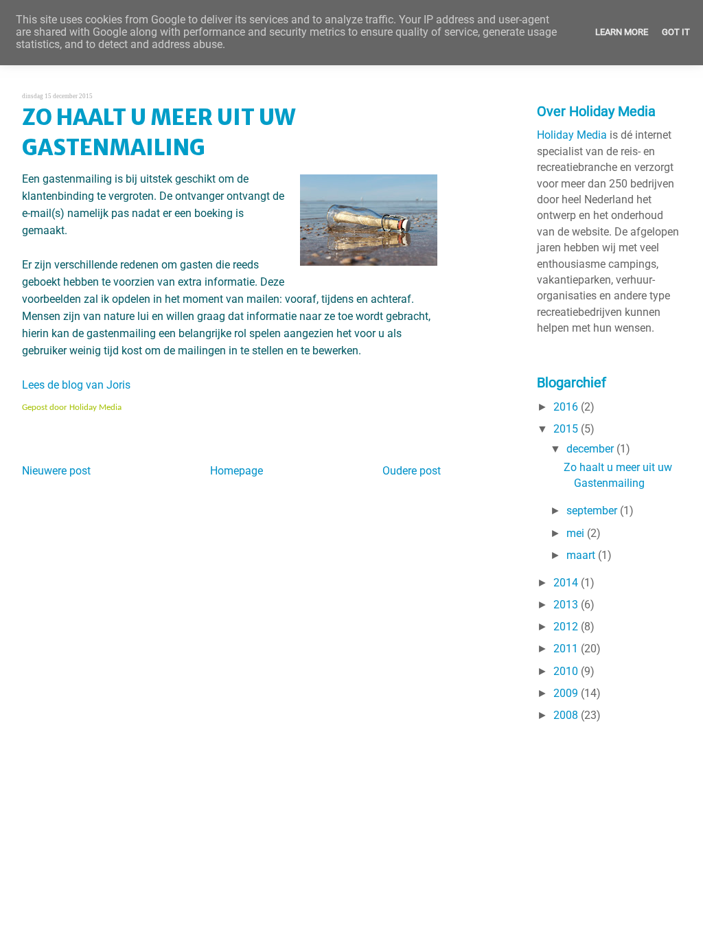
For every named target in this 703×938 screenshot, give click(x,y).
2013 (567, 605)
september (593, 511)
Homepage (236, 471)
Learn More (621, 32)
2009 (567, 693)
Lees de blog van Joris (76, 385)
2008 (567, 715)
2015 (567, 429)
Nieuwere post (56, 471)
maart (582, 555)
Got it (676, 32)
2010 (567, 671)
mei (576, 533)
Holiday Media (572, 135)
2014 (567, 583)
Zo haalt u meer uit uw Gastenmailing (158, 132)
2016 (567, 407)
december (591, 449)
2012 (567, 627)
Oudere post (411, 471)
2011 (567, 649)
